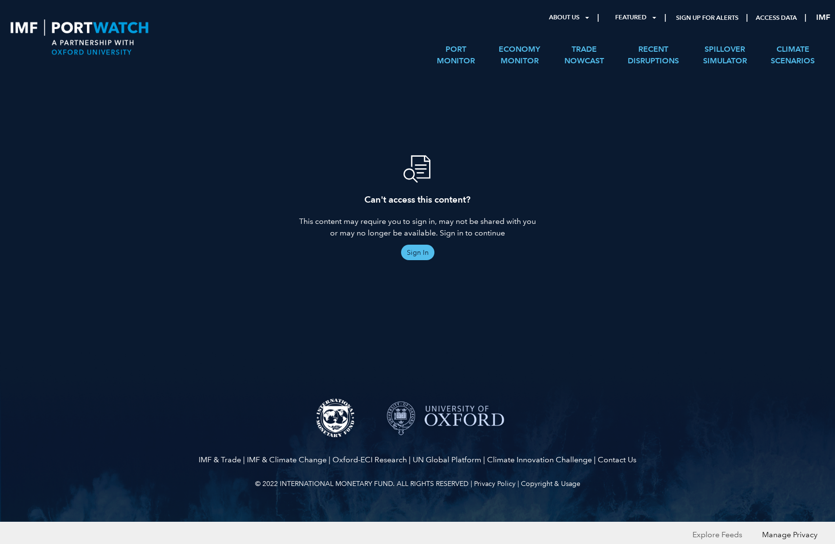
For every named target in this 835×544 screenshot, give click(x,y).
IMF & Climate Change (287, 459)
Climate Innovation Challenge (539, 459)
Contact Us (617, 459)
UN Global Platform (447, 459)
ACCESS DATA (776, 18)
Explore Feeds (717, 534)
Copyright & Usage (550, 483)
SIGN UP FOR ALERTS (707, 18)
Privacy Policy (495, 483)
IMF (823, 17)
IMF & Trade (220, 459)
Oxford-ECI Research (369, 459)
